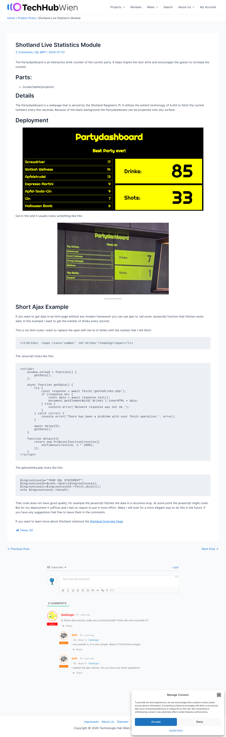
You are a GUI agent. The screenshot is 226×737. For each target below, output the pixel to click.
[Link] (102, 590)
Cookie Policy (176, 730)
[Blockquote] (92, 590)
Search (168, 7)
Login (175, 567)
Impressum (91, 721)
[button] (219, 695)
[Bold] (63, 590)
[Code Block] (97, 590)
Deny (199, 721)
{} (107, 590)
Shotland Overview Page (106, 521)
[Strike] (77, 590)
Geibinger (68, 614)
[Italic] (68, 590)
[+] (112, 590)
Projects (115, 7)
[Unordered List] (87, 590)
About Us (184, 7)
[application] (123, 7)
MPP (75, 635)
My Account (208, 7)
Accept (156, 721)
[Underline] (72, 590)
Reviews (135, 7)
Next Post (210, 548)
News (150, 7)
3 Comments (24, 52)
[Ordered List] (82, 590)
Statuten (122, 721)
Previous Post (18, 548)
